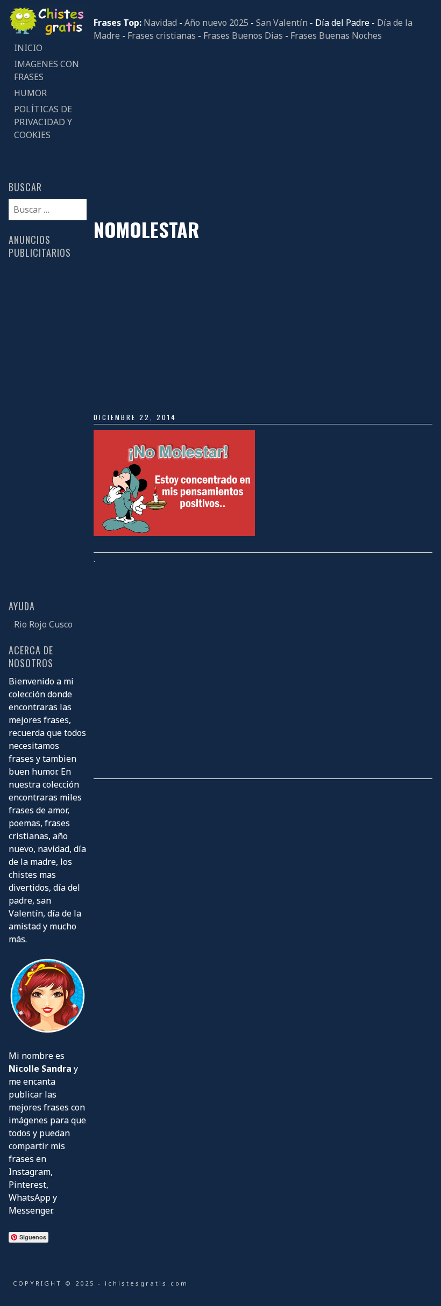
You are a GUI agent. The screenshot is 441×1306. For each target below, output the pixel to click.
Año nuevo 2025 (216, 22)
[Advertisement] (263, 130)
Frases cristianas (161, 35)
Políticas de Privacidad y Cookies (43, 122)
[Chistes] (47, 33)
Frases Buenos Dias (243, 35)
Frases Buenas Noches (336, 35)
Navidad (160, 22)
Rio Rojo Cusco (43, 624)
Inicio (28, 48)
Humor (30, 93)
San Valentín (282, 22)
